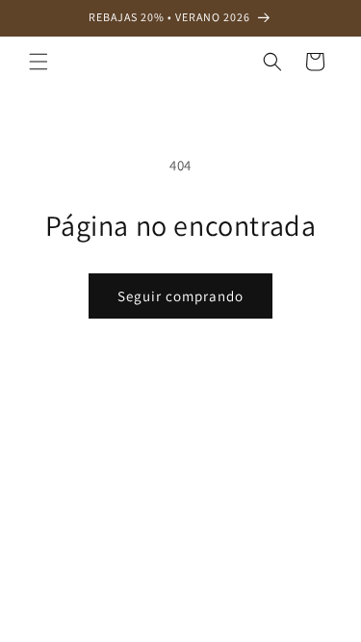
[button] (38, 61)
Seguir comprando (180, 296)
